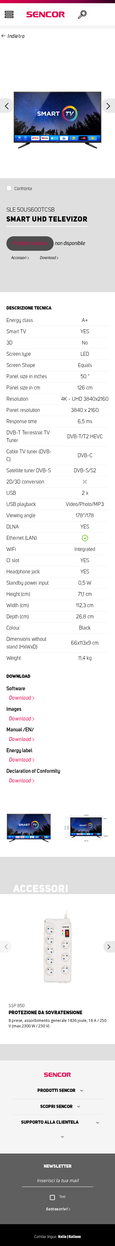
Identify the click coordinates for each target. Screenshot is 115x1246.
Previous (7, 106)
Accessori (19, 258)
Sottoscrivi (57, 1209)
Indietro (16, 36)
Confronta (23, 189)
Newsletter (58, 1166)
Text (62, 1196)
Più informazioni (56, 1021)
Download (48, 258)
